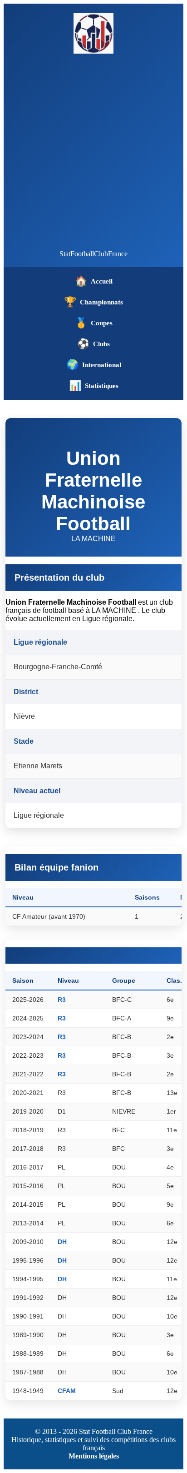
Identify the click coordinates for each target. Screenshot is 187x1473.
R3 (62, 999)
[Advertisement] (93, 151)
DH (62, 1241)
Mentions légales (94, 1456)
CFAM (67, 1390)
